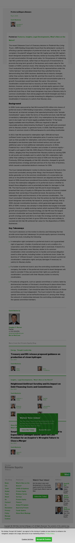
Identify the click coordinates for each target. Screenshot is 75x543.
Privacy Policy (50, 533)
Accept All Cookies (44, 539)
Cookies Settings (27, 539)
